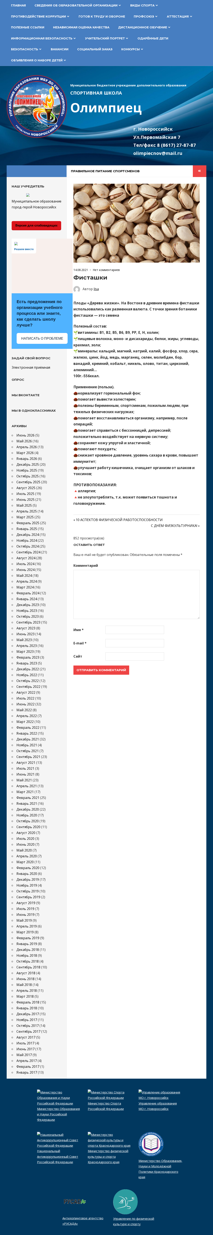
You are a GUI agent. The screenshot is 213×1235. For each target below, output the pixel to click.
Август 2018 (25, 973)
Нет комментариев (106, 270)
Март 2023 (25, 651)
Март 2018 (25, 996)
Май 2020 (24, 850)
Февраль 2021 (27, 797)
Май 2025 (24, 505)
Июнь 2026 (25, 435)
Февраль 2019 (27, 938)
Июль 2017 (25, 1043)
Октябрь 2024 (27, 546)
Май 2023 (24, 640)
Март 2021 (25, 792)
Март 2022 (25, 721)
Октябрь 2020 (27, 821)
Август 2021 (25, 762)
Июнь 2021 (25, 774)
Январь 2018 (26, 1008)
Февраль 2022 (27, 727)
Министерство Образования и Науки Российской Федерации (58, 1114)
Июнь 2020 (25, 844)
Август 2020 (25, 832)
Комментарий (85, 565)
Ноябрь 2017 (26, 1019)
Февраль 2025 (27, 523)
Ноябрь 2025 (26, 470)
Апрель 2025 (26, 511)
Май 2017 (24, 1055)
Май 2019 (24, 920)
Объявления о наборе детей (37, 60)
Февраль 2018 (27, 1002)
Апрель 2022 (26, 716)
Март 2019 (25, 932)
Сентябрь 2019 (28, 897)
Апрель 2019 (26, 926)
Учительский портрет (105, 38)
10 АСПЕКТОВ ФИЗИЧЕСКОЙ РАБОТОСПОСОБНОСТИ (119, 520)
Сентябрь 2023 (28, 622)
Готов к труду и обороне (102, 16)
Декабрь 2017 (27, 1014)
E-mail (80, 643)
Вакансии (59, 49)
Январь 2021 (26, 803)
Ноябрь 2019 (26, 885)
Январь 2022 (26, 733)
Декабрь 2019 (27, 879)
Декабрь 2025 (27, 464)
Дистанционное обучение (142, 27)
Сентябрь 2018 (28, 967)
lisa (96, 289)
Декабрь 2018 (27, 949)
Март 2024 (25, 587)
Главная (18, 5)
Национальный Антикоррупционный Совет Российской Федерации (57, 1156)
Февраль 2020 (27, 868)
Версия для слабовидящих (36, 225)
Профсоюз (144, 16)
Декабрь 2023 (27, 604)
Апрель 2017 (26, 1060)
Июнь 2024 (25, 569)
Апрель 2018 (26, 990)
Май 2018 (24, 984)
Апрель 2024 (26, 581)
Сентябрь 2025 (28, 482)
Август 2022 (25, 692)
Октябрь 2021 (27, 751)
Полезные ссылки (27, 27)
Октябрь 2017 (27, 1025)
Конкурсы (130, 49)
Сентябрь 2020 (28, 827)
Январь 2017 (26, 1072)
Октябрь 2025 (27, 476)
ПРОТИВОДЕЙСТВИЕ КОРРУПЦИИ (38, 16)
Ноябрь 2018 (26, 955)
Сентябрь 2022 (28, 686)
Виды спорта (142, 5)
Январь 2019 (26, 943)
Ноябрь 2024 (26, 540)
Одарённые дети (152, 38)
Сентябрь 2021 (28, 756)
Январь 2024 (26, 599)
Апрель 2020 (26, 856)
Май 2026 (24, 441)
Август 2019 (25, 903)
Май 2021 (24, 780)
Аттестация (178, 16)
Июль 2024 (25, 564)
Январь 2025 (26, 528)
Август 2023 (25, 628)
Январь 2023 (26, 663)
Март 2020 (25, 862)
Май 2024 (24, 575)
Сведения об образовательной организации (76, 5)
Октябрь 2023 (27, 616)
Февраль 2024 (27, 593)
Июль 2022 (25, 698)
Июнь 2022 (25, 704)
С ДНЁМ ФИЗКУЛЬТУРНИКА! (174, 525)
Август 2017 (25, 1037)
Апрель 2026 (26, 447)
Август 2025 (25, 488)
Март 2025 (25, 517)
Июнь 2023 (25, 634)
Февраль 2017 (27, 1066)
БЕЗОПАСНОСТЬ (24, 49)
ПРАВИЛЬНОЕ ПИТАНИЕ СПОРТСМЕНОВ (105, 171)
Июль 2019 (25, 908)
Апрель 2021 (26, 786)
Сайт (77, 656)
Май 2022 (24, 710)
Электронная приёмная (31, 367)
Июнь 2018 (25, 979)
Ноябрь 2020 (26, 815)
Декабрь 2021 (27, 739)
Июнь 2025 (25, 499)
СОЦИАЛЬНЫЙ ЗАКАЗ (95, 49)
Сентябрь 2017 (28, 1031)
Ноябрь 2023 (26, 610)
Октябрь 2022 (27, 680)
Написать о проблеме (42, 338)
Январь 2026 (26, 458)
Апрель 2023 (26, 645)
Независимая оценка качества (81, 27)
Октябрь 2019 (27, 891)
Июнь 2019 (25, 914)
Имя (78, 630)
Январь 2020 (26, 873)
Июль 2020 (25, 838)
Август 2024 (25, 558)
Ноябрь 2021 (26, 745)
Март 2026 (25, 452)
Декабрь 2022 (27, 669)
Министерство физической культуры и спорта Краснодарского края (108, 1156)
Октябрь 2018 (27, 961)
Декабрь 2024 (27, 534)
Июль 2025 (25, 493)
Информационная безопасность (41, 38)
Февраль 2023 (27, 657)
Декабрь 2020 (27, 809)
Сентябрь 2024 (28, 552)
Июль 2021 (25, 768)
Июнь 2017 (25, 1049)
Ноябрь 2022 (26, 675)
